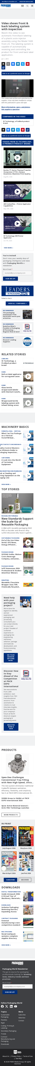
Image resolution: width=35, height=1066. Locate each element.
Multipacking (6, 932)
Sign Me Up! (10, 279)
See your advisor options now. (10, 657)
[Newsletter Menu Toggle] (22, 6)
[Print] (3, 64)
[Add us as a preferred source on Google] (3, 67)
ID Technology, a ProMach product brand (16, 122)
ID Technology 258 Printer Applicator (13, 237)
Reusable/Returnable (9, 516)
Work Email (7, 269)
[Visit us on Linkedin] (11, 1006)
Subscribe (10, 880)
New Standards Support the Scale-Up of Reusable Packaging (17, 521)
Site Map (19, 1058)
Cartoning (5, 458)
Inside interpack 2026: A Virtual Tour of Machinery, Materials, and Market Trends (10, 896)
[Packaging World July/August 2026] (9, 836)
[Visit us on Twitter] (6, 1006)
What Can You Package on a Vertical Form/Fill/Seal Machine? (11, 435)
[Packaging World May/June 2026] (26, 836)
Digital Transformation (11, 892)
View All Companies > (17, 303)
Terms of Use (28, 1056)
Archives (25, 880)
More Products (11, 815)
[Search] (27, 6)
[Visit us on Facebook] (2, 1006)
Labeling (4, 358)
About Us (6, 1056)
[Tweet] (23, 64)
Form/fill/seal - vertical (11, 431)
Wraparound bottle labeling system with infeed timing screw (10, 403)
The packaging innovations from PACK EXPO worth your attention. (11, 315)
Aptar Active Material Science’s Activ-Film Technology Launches (15, 807)
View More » (6, 484)
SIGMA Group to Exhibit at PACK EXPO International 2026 (15, 799)
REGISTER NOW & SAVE (11, 727)
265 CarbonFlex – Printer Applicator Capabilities (17, 205)
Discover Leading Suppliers (9, 341)
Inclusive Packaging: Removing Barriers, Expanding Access (10, 909)
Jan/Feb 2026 (26, 873)
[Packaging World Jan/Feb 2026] (26, 861)
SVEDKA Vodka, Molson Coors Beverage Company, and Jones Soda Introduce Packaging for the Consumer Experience (11, 556)
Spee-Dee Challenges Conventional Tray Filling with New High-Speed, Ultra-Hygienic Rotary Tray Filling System (16, 780)
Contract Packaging (9, 918)
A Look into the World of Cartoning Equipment (11, 462)
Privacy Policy (16, 1056)
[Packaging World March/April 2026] (9, 861)
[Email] (8, 64)
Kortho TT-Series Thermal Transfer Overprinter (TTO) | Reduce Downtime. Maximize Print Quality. (17, 172)
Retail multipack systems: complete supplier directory (9, 936)
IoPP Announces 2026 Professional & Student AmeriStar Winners (11, 570)
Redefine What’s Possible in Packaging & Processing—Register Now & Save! (11, 329)
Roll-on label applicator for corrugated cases (11, 375)
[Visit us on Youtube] (15, 1006)
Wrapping (5, 580)
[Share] (13, 64)
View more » (8, 248)
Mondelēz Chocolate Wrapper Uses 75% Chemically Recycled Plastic (10, 584)
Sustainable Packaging (10, 538)
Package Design (7, 552)
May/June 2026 (26, 848)
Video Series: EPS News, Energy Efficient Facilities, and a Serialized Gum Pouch (10, 542)
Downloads (6, 905)
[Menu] (32, 6)
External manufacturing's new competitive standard (10, 923)
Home (3, 372)
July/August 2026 (9, 848)
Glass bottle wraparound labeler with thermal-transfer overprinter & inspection (11, 390)
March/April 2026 (9, 873)
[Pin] (27, 64)
